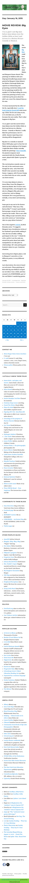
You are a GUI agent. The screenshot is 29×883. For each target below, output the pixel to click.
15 (18, 330)
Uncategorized (16, 280)
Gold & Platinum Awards (11, 646)
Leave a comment (20, 282)
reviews (17, 224)
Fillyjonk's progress (10, 552)
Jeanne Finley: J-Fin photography (14, 445)
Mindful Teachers (9, 461)
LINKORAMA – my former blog (14, 519)
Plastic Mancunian (10, 825)
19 (7, 333)
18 (4, 333)
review (12, 282)
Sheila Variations (9, 680)
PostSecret (7, 666)
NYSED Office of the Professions (14, 756)
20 (11, 333)
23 (21, 333)
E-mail (6, 358)
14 (14, 330)
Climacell (7, 722)
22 (18, 333)
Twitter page (8, 526)
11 (4, 330)
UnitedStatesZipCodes (11, 774)
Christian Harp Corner (11, 403)
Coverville (7, 642)
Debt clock (7, 733)
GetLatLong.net (9, 736)
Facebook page (8, 510)
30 (21, 336)
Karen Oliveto (8, 450)
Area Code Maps (9, 707)
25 (4, 336)
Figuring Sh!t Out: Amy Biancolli (14, 412)
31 (25, 336)
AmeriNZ (7, 539)
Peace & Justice (8, 468)
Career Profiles (8, 720)
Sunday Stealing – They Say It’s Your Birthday (13, 828)
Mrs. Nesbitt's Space (10, 564)
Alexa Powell (8, 389)
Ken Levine (7, 655)
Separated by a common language (14, 675)
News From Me (8, 657)
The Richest (7, 689)
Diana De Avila (8, 407)
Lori (5, 821)
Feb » (22, 340)
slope (5, 812)
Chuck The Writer (9, 405)
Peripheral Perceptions (11, 582)
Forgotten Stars (9, 557)
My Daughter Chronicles (11, 570)
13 (11, 330)
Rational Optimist (9, 477)
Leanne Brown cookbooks (12, 740)
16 (21, 330)
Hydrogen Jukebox (10, 434)
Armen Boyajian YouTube (12, 398)
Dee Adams (7, 546)
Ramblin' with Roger (7, 873)
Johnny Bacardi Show (10, 561)
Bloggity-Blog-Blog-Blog (12, 541)
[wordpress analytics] (14, 851)
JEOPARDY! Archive (10, 515)
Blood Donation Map (10, 711)
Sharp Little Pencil (10, 588)
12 (7, 330)
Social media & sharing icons (11, 879)
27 (11, 336)
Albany (6, 704)
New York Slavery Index (11, 747)
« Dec (7, 340)
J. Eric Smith (8, 436)
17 (25, 330)
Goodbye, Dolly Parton (16, 791)
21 (14, 333)
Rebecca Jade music (10, 483)
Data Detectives (9, 506)
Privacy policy (8, 365)
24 (25, 333)
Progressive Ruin (9, 669)
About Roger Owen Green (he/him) (15, 354)
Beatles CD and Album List (12, 637)
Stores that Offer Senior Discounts (15, 760)
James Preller (8, 441)
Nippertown (8, 660)
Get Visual (7, 425)
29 (18, 336)
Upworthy (7, 778)
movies (8, 282)
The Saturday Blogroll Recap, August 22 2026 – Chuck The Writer (13, 834)
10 (25, 326)
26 (7, 336)
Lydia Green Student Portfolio (13, 454)
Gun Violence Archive (10, 615)
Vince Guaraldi (21, 150)
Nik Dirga (7, 575)
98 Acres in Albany (10, 633)
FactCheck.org (8, 608)
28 (14, 336)
